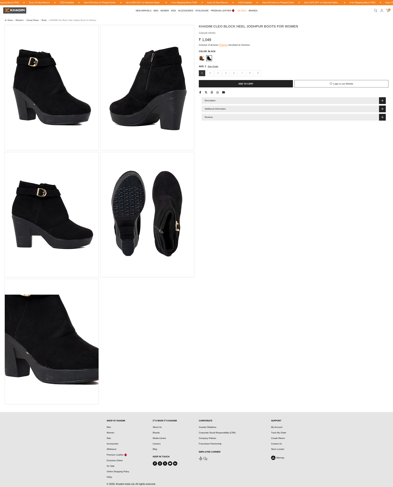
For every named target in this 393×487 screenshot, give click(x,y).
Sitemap (280, 457)
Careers (157, 443)
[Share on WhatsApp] (217, 92)
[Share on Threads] (211, 92)
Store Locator (277, 449)
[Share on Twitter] (206, 92)
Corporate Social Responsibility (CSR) (217, 432)
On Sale (111, 466)
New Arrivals (143, 10)
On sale (242, 10)
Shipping (223, 45)
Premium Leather (115, 455)
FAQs (109, 477)
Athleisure (111, 449)
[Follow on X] (165, 463)
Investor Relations (207, 427)
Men (156, 10)
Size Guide (213, 66)
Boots (44, 20)
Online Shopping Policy (118, 471)
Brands (253, 10)
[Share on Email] (223, 92)
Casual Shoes (32, 20)
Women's (20, 20)
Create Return (278, 438)
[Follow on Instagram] (160, 463)
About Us (157, 427)
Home (10, 20)
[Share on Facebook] (200, 92)
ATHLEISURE (202, 10)
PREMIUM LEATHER (221, 10)
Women (164, 10)
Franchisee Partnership (210, 443)
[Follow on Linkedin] (175, 463)
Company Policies (207, 438)
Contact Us (276, 443)
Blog (155, 449)
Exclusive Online (115, 460)
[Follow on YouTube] (170, 463)
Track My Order (278, 432)
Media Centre (159, 438)
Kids (173, 10)
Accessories (185, 10)
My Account (276, 427)
